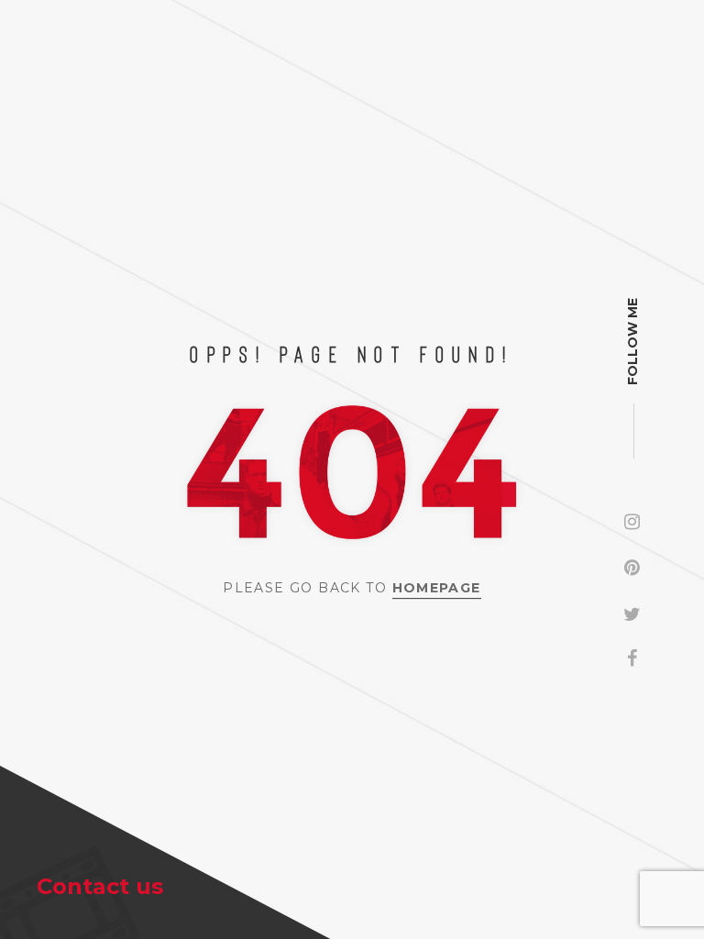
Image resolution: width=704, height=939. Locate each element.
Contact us (100, 886)
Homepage (436, 588)
